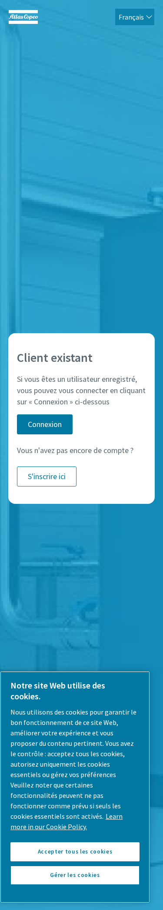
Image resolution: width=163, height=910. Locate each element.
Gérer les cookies (75, 875)
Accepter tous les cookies (75, 851)
